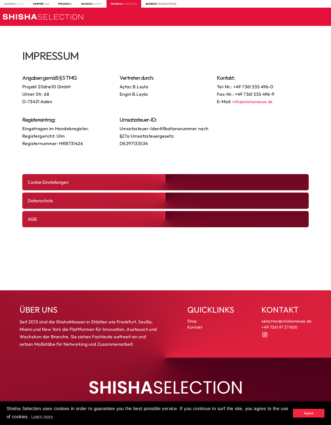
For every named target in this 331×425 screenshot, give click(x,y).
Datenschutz (40, 200)
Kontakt (194, 327)
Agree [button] (308, 413)
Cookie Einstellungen (48, 182)
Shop (192, 321)
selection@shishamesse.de (286, 321)
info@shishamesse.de (252, 101)
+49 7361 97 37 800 (279, 327)
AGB (32, 219)
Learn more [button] (42, 416)
